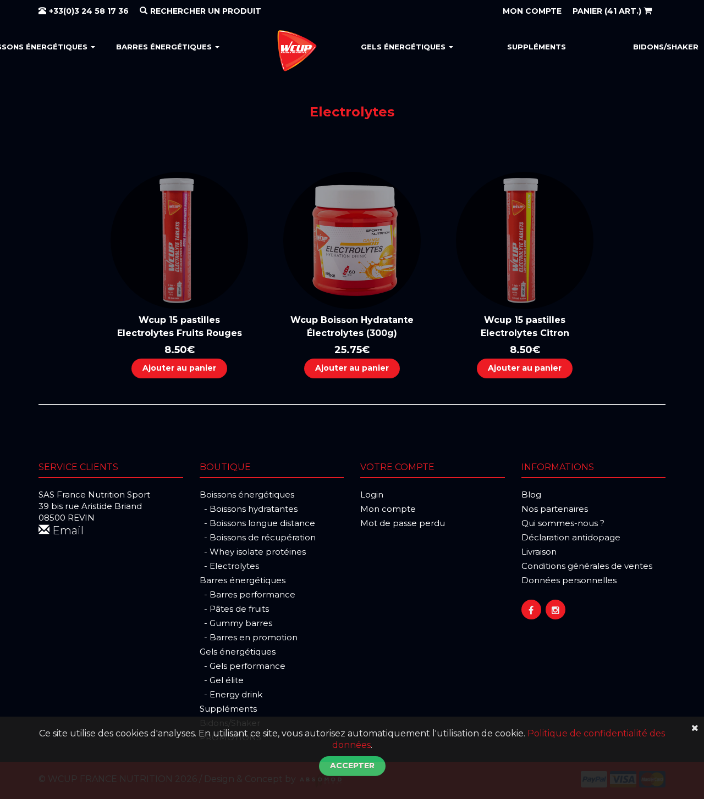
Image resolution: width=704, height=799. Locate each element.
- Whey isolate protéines (253, 551)
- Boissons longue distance (257, 523)
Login (371, 494)
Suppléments (536, 46)
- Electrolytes (229, 566)
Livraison (539, 551)
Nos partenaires (554, 509)
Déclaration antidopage (570, 537)
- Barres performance (247, 594)
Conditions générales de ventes (586, 566)
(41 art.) (608, 11)
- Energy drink (231, 694)
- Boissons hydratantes (249, 509)
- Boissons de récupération (258, 537)
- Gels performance (242, 666)
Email (67, 530)
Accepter (352, 765)
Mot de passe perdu (402, 523)
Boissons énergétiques (247, 494)
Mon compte (388, 509)
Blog (531, 494)
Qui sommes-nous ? (562, 523)
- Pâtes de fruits (234, 609)
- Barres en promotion (249, 637)
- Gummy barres (236, 623)
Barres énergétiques (165, 46)
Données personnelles (569, 580)
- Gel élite (222, 680)
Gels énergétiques (404, 46)
